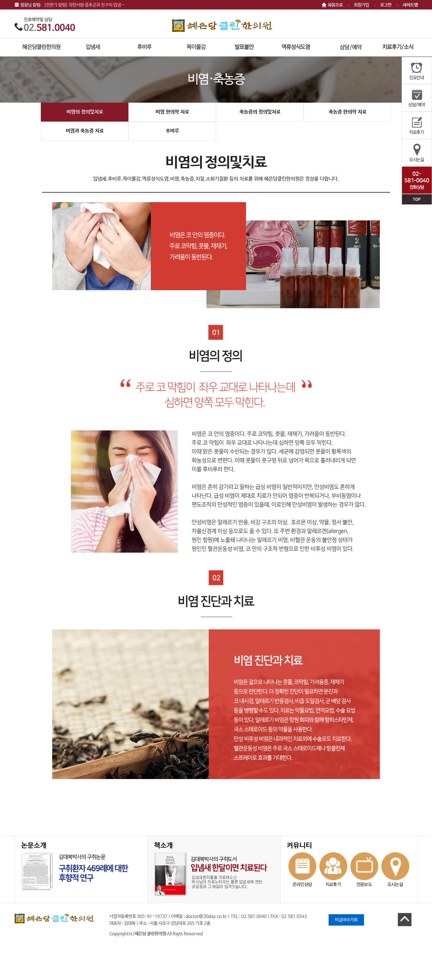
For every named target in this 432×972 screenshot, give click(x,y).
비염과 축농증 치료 (85, 131)
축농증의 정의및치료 (260, 112)
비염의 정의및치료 (84, 112)
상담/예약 (417, 98)
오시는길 (417, 153)
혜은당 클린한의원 (222, 25)
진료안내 (417, 70)
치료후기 (417, 125)
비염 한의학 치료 (172, 112)
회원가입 (361, 5)
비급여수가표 (346, 919)
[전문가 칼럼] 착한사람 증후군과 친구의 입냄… (84, 5)
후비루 (172, 131)
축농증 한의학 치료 (348, 112)
